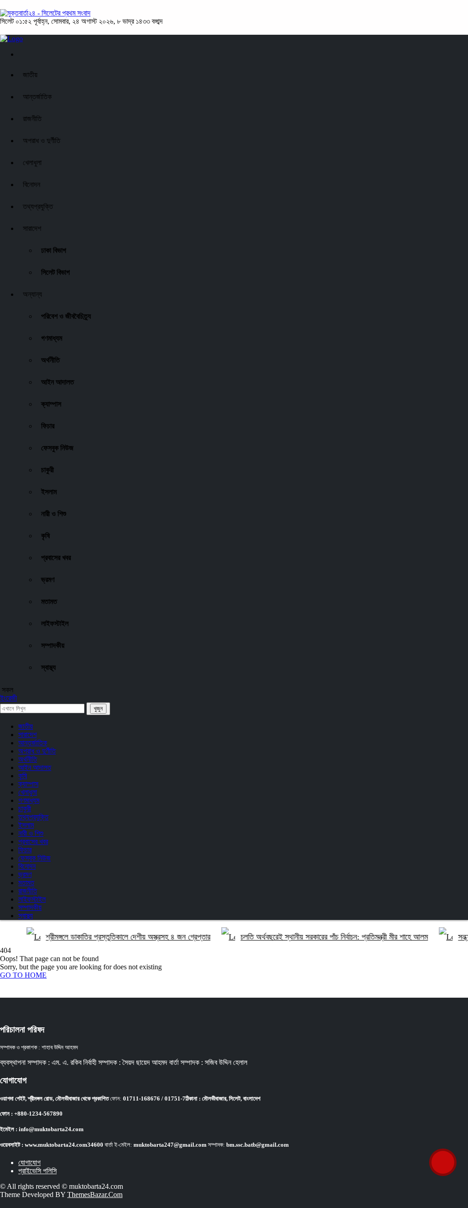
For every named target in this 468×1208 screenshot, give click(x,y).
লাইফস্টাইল (55, 623)
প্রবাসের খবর (56, 557)
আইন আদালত (57, 382)
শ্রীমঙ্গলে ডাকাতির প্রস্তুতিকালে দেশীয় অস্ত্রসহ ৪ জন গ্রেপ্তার (119, 936)
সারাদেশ (32, 228)
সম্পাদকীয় (52, 645)
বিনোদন (31, 184)
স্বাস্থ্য (48, 667)
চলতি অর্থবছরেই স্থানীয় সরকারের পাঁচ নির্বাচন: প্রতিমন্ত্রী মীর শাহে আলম (325, 936)
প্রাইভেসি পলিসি (37, 1171)
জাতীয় (30, 75)
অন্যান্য (32, 294)
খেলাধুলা (32, 162)
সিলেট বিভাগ (55, 272)
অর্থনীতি (50, 360)
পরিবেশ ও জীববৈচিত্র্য (66, 316)
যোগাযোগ (29, 1162)
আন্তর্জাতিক (37, 97)
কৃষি (45, 536)
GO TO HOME (23, 975)
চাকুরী (47, 470)
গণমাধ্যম (51, 338)
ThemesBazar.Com (94, 1194)
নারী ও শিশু (53, 514)
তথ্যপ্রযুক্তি (38, 206)
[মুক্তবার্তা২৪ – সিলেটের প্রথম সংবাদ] (45, 13)
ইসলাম (49, 492)
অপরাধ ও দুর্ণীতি (41, 140)
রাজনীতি (32, 119)
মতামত (49, 601)
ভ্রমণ (47, 579)
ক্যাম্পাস (51, 404)
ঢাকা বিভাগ (53, 250)
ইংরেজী (8, 698)
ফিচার (47, 426)
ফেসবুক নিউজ (57, 448)
